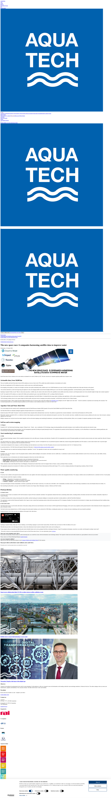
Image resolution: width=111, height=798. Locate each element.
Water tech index (4, 118)
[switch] (46, 791)
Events (2, 112)
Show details (22, 795)
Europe (11, 341)
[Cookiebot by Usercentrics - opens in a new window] (11, 795)
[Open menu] (1, 228)
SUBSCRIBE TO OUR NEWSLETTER (9, 122)
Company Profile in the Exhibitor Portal (30, 540)
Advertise (2, 117)
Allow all (98, 782)
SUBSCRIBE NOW (5, 694)
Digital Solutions (7, 341)
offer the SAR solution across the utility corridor (44, 447)
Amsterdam (3, 1)
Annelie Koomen (23, 536)
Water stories (3, 114)
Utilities (2, 341)
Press (2, 8)
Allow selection (97, 786)
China (2, 3)
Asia (1, 2)
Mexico (2, 4)
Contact (4, 8)
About (2, 119)
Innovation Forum (4, 5)
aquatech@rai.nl (4, 706)
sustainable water (54, 400)
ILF (1, 6)
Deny (98, 789)
